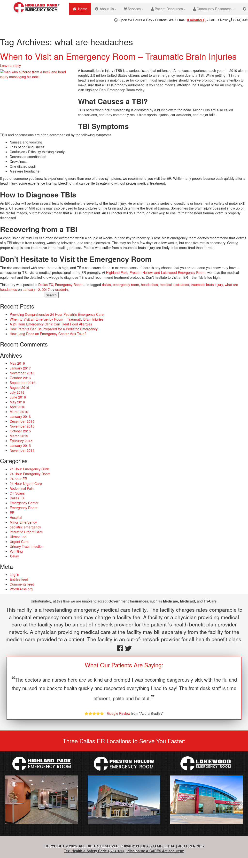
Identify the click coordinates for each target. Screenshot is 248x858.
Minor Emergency (23, 522)
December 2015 (22, 421)
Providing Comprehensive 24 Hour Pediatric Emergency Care (57, 314)
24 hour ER (18, 478)
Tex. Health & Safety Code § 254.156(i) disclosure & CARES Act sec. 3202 (124, 850)
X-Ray (14, 556)
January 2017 (20, 368)
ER (12, 512)
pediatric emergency (25, 527)
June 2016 (18, 397)
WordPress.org (21, 589)
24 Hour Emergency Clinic (30, 469)
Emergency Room (69, 284)
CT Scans (17, 493)
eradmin (61, 289)
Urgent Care (19, 541)
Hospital (16, 517)
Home (84, 8)
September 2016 (22, 382)
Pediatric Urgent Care (26, 531)
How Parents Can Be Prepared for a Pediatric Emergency (54, 328)
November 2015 (22, 426)
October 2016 (20, 377)
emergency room (126, 284)
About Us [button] (106, 8)
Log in (14, 574)
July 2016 (17, 392)
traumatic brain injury (207, 284)
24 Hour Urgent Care (26, 483)
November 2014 (22, 450)
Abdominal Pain (22, 488)
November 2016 (22, 372)
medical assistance (174, 284)
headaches (149, 284)
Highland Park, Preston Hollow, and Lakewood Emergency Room (155, 272)
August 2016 (19, 387)
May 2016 (17, 401)
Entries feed (19, 579)
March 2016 (19, 411)
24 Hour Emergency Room (30, 473)
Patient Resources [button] (169, 8)
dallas (106, 284)
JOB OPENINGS (191, 845)
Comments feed (22, 584)
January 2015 (20, 445)
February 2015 (21, 440)
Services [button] (134, 8)
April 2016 (17, 406)
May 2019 (17, 363)
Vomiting (16, 551)
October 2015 (20, 431)
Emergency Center (24, 502)
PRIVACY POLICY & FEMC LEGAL (147, 845)
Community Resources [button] (214, 8)
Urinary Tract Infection (27, 546)
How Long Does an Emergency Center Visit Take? (48, 333)
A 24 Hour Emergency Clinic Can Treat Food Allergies (51, 324)
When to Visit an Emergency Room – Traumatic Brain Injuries (118, 56)
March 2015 (19, 435)
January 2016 (20, 416)
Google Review (118, 713)
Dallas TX (45, 284)
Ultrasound (18, 536)
